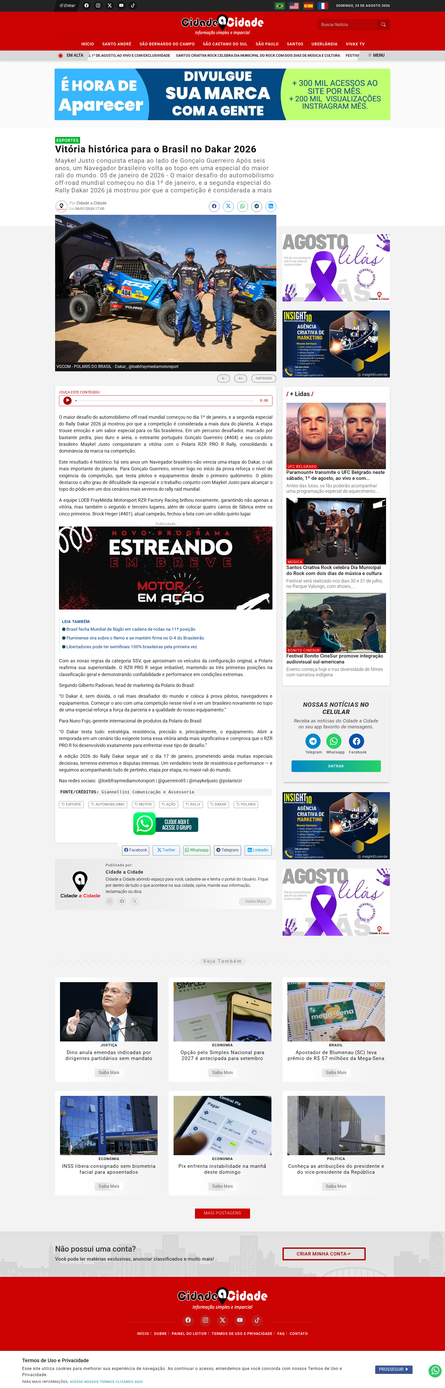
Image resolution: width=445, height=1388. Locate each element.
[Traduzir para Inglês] (294, 6)
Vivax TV (355, 44)
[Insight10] (336, 267)
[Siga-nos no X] (222, 1321)
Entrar (69, 5)
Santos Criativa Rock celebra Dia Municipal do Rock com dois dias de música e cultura (235, 55)
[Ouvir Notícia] (67, 401)
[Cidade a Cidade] (222, 24)
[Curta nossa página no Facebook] (188, 1321)
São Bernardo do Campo (169, 43)
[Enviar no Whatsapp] (242, 206)
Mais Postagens (222, 1213)
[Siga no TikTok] (133, 6)
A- (223, 378)
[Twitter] (135, 901)
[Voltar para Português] (279, 6)
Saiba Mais (255, 901)
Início (89, 43)
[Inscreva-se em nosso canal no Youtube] (240, 1321)
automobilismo (110, 804)
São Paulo (269, 43)
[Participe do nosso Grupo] (165, 825)
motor (145, 804)
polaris (247, 804)
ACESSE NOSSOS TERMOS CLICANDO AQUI (106, 1382)
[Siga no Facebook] (86, 6)
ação (170, 804)
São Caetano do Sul (227, 43)
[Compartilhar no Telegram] (256, 206)
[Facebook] (122, 901)
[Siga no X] (110, 6)
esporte (73, 804)
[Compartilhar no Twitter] (228, 206)
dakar (220, 804)
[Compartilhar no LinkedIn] (271, 206)
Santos (297, 43)
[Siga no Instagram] (98, 6)
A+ (240, 378)
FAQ (281, 1334)
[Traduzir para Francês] (323, 6)
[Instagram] (109, 901)
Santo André (119, 43)
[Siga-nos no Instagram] (205, 1321)
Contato (299, 1334)
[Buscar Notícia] (383, 24)
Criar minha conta (322, 1253)
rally (194, 804)
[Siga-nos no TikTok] (257, 1321)
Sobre (160, 1334)
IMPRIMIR (264, 378)
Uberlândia (327, 43)
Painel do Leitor (189, 1334)
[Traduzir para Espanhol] (308, 6)
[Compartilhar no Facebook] (214, 206)
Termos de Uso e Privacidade (242, 1334)
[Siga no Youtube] (121, 6)
